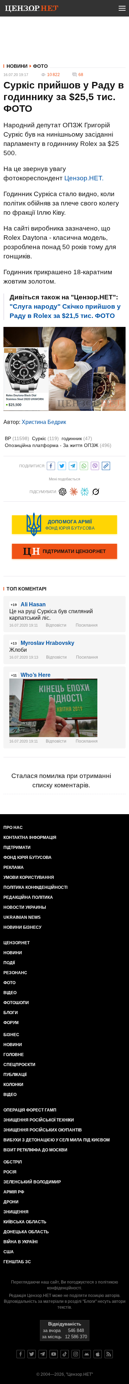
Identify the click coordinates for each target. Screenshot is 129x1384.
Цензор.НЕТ (16, 942)
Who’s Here (36, 675)
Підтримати (17, 847)
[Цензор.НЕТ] (31, 10)
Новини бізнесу (22, 927)
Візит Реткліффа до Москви (35, 1150)
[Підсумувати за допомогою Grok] (96, 491)
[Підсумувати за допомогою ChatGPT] (62, 491)
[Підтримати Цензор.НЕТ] (64, 552)
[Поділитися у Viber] (95, 465)
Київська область (24, 1222)
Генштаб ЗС (17, 1261)
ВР (17, 438)
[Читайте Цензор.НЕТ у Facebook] (21, 1354)
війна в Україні (20, 1241)
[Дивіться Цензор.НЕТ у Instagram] (76, 1354)
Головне (13, 1054)
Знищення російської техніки (38, 1120)
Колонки (13, 1084)
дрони (11, 1202)
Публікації (14, 1074)
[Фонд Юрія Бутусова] (64, 524)
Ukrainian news (22, 917)
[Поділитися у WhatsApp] (84, 465)
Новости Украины (24, 907)
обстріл (12, 1162)
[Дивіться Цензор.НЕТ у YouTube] (54, 1354)
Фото (40, 66)
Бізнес (11, 1034)
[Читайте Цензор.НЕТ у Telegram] (43, 1354)
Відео (10, 992)
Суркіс (45, 438)
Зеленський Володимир (32, 1182)
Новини (17, 66)
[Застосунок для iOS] (98, 1354)
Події (9, 962)
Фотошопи (16, 1002)
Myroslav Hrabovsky (47, 643)
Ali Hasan (33, 604)
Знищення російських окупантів (42, 1130)
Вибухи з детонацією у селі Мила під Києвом (56, 1140)
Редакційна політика (28, 897)
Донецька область (26, 1231)
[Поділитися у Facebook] (51, 465)
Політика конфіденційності (35, 887)
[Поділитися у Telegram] (73, 465)
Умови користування (28, 877)
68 (80, 75)
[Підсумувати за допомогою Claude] (73, 491)
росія (10, 1172)
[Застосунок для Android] (87, 1354)
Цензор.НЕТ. (84, 178)
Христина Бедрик (44, 422)
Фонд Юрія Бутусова (27, 857)
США (8, 1251)
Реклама (13, 867)
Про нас (13, 827)
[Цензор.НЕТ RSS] (109, 1354)
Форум (11, 1022)
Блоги (10, 1012)
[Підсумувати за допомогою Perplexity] (84, 491)
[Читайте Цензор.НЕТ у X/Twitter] (32, 1354)
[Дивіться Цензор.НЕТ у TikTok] (65, 1354)
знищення (16, 1212)
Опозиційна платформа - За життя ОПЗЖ (58, 445)
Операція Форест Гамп (29, 1110)
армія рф (13, 1192)
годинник (77, 438)
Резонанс (15, 972)
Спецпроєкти (19, 1064)
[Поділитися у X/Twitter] (62, 465)
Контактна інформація (29, 837)
